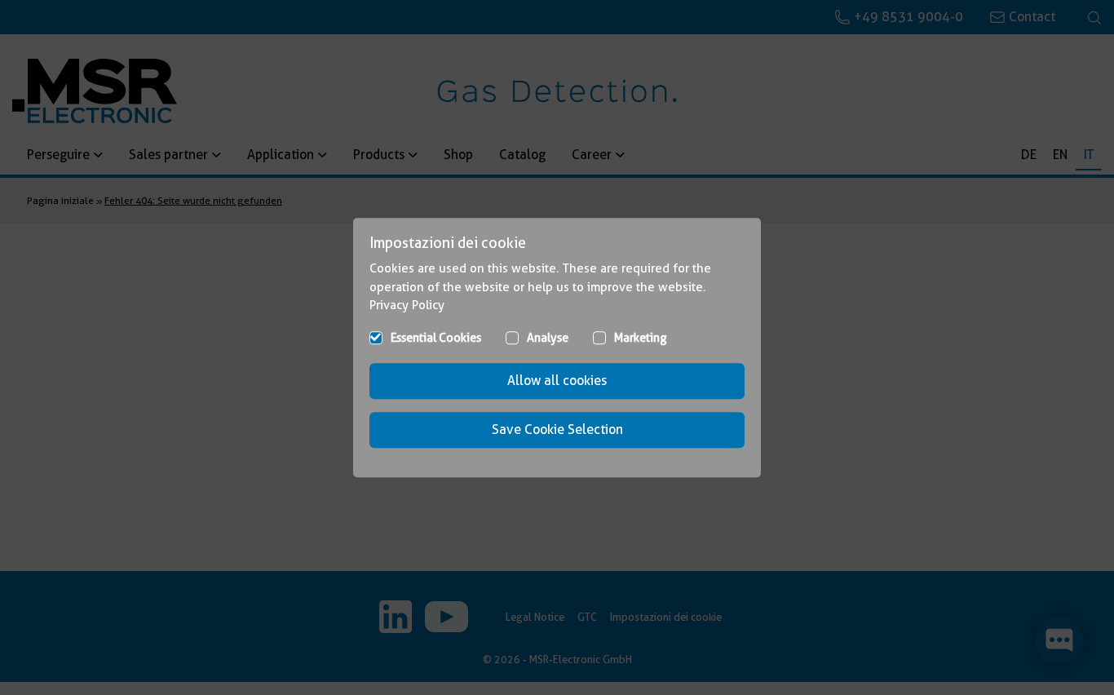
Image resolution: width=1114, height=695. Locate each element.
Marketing (640, 337)
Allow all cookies (557, 380)
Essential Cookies (436, 337)
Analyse (547, 337)
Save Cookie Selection (557, 429)
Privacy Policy (406, 305)
